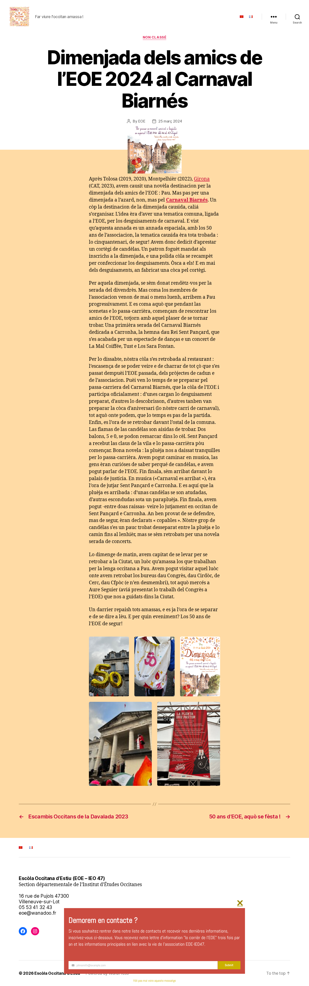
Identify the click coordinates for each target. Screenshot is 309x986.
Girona (202, 179)
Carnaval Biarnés (187, 200)
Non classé (154, 37)
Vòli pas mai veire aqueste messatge (154, 981)
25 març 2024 (170, 121)
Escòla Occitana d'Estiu (57, 973)
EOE (141, 121)
